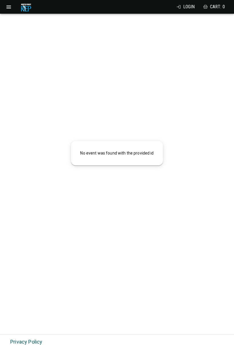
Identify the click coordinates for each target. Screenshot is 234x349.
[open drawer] (8, 7)
